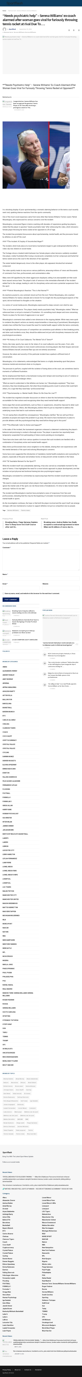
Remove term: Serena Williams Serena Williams (22, 11)
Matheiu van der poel (11, 1115)
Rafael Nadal (8, 985)
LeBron (5, 846)
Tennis (30, 1130)
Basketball (7, 708)
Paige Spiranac (9, 968)
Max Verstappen (9, 911)
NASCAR (6, 928)
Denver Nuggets (9, 761)
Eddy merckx (17, 1093)
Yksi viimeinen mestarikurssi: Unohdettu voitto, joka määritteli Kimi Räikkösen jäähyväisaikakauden (36, 1185)
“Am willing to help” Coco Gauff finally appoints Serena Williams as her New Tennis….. (62, 685)
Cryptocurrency (10, 740)
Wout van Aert (31, 1134)
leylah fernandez (10, 858)
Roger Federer (8, 1000)
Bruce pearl (19, 1086)
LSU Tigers (7, 887)
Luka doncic (8, 1112)
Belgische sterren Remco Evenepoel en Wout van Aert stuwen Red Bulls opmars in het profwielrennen (63, 675)
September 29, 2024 (25, 29)
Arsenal (6, 683)
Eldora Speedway (9, 765)
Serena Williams (13, 510)
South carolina (9, 1012)
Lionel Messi (8, 867)
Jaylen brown (8, 830)
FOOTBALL (6, 793)
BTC (4, 716)
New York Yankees (10, 944)
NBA (4, 936)
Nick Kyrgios (8, 956)
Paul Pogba (7, 972)
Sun (4, 1028)
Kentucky (21, 1104)
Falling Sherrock (10, 777)
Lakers (5, 842)
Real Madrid (7, 989)
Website (45, 584)
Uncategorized (9, 1053)
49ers (5, 667)
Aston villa (7, 695)
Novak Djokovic (9, 1123)
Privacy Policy (7, 1370)
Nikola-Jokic (8, 964)
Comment (7, 548)
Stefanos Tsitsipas (10, 1020)
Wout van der (8, 1065)
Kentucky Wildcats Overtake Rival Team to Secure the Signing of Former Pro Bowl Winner (25, 622)
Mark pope (18, 1112)
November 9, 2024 (19, 110)
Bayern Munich (9, 712)
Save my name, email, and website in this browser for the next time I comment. (32, 593)
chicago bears (8, 1090)
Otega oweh (20, 1123)
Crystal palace (9, 744)
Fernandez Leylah (10, 785)
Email (5, 584)
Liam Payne (7, 862)
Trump (5, 1040)
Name (5, 574)
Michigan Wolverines (11, 915)
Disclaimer (38, 1370)
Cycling (6, 752)
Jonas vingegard (9, 1104)
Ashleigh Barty (9, 691)
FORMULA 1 (7, 797)
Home (4, 11)
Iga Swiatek (7, 818)
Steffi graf (7, 1024)
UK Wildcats (7, 1049)
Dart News (7, 1093)
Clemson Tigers (9, 728)
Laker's (5, 838)
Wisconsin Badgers (10, 1057)
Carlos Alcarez (9, 720)
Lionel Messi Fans (10, 871)
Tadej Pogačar (8, 1130)
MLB (4, 920)
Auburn (6, 1082)
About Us (17, 1370)
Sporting (6, 1016)
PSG (4, 981)
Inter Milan (7, 822)
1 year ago (16, 615)
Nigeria (5, 960)
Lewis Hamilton (9, 854)
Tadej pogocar (21, 1130)
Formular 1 (7, 801)
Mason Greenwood (10, 903)
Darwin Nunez (8, 756)
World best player (10, 1061)
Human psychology (10, 813)
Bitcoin (23, 1082)
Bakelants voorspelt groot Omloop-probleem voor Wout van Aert (23, 632)
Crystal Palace (9, 748)
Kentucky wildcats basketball (15, 834)
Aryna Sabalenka (9, 687)
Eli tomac (27, 1093)
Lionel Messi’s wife (10, 875)
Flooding (6, 789)
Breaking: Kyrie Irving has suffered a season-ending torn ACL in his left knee (24, 612)
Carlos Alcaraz (30, 1086)
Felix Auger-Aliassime (11, 781)
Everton (6, 773)
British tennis (8, 1086)
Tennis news (25, 510)
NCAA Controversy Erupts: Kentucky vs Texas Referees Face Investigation (61, 655)
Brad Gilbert (32, 1082)
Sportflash (15, 3)
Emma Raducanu (9, 769)
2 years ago (16, 626)
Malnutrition (8, 891)
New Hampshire (9, 940)
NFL (4, 952)
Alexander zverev (10, 671)
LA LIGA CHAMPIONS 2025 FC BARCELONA (24, 640)
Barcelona (7, 703)
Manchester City (10, 895)
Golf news (24, 1101)
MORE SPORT (7, 924)
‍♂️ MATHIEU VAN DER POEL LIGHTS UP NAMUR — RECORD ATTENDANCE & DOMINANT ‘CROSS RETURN (37, 1189)
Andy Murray (8, 679)
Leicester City (8, 850)
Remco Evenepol (9, 1126)
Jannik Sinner (8, 826)
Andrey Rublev (8, 675)
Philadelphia (8, 977)
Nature (5, 932)
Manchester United (11, 899)
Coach (5, 732)
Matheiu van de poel (31, 1112)
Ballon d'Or (7, 699)
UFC (4, 1045)
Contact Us (27, 1370)
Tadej (5, 1032)
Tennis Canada (8, 1134)
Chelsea (6, 724)
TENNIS (5, 1036)
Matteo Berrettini (10, 907)
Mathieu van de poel (27, 1115)
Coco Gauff (7, 736)
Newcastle (7, 948)
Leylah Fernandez (9, 1108)
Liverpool (7, 879)
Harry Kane (7, 809)
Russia (5, 1004)
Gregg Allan (8, 805)
